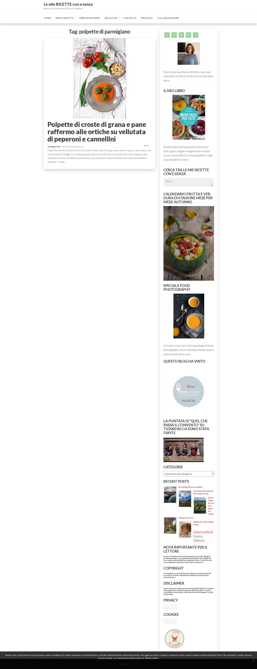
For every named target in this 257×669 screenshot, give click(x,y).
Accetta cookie (100, 663)
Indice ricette (64, 18)
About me (110, 18)
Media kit (147, 18)
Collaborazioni (168, 18)
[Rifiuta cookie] (253, 660)
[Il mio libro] (188, 117)
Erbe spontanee (89, 18)
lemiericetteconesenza (74, 146)
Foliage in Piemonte (185, 518)
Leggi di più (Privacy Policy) (152, 663)
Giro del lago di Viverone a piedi (190, 487)
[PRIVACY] (170, 606)
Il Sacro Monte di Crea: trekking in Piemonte (211, 506)
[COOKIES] (170, 621)
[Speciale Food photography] (188, 316)
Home (47, 18)
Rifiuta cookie (123, 663)
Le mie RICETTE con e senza (68, 4)
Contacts (129, 18)
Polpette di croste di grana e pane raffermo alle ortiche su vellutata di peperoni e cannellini (96, 131)
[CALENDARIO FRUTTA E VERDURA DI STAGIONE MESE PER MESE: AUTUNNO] (188, 243)
